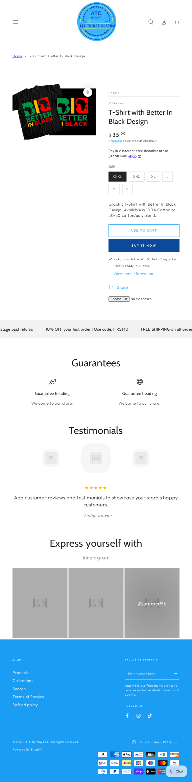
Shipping (115, 141)
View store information (133, 273)
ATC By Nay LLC (37, 742)
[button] (150, 22)
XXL (136, 176)
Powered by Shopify (27, 749)
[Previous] (17, 458)
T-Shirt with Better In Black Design (56, 56)
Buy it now (144, 245)
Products (21, 672)
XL (153, 176)
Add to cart (143, 230)
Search (19, 688)
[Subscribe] (177, 673)
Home (17, 56)
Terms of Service (28, 696)
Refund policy (25, 704)
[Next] (175, 458)
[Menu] (15, 22)
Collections (23, 680)
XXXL (117, 176)
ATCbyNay (116, 103)
